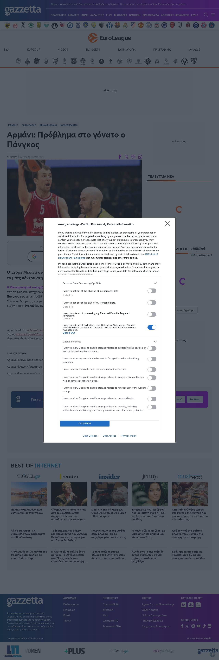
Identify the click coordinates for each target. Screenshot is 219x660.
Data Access (109, 435)
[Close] (168, 224)
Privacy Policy (128, 435)
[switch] (151, 290)
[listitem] (109, 283)
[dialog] (109, 330)
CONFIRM (85, 423)
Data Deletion (90, 435)
